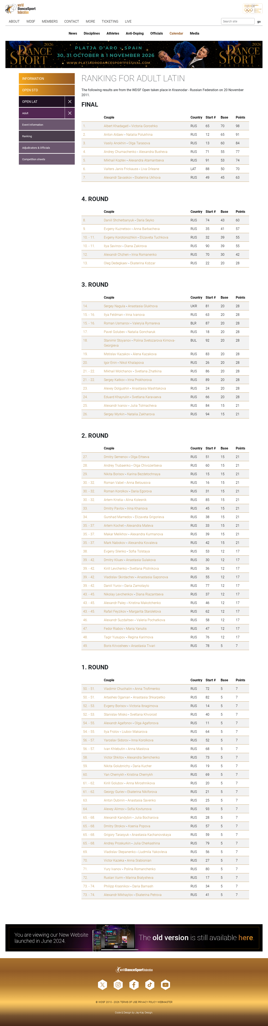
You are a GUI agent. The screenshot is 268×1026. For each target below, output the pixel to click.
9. (84, 228)
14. (85, 306)
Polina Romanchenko (140, 869)
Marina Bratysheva (139, 877)
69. (85, 851)
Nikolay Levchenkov (118, 594)
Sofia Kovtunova (139, 809)
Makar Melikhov (116, 534)
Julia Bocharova (146, 817)
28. (85, 465)
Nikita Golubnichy (117, 766)
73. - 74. (89, 886)
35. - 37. (89, 525)
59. (85, 766)
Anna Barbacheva (147, 228)
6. (84, 168)
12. (85, 254)
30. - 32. (89, 482)
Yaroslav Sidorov (116, 740)
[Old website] (134, 937)
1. (84, 126)
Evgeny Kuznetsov (117, 228)
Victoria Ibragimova (143, 705)
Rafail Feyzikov (115, 611)
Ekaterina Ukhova (148, 177)
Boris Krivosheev (116, 645)
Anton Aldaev (114, 134)
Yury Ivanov (112, 869)
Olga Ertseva (140, 456)
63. (85, 800)
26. (85, 414)
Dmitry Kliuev (113, 560)
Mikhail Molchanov (118, 371)
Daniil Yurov (113, 585)
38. (85, 551)
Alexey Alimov (114, 809)
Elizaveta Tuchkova (154, 237)
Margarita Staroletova (145, 611)
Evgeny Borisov (115, 705)
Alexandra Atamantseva (146, 160)
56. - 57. (89, 740)
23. (85, 388)
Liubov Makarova (134, 731)
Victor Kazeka (114, 860)
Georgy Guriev (114, 791)
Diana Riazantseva (150, 594)
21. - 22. (89, 371)
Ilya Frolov (111, 731)
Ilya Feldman (113, 314)
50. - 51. (89, 688)
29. (85, 474)
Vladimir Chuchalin (118, 688)
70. (85, 860)
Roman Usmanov (117, 323)
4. (84, 151)
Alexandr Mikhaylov (118, 894)
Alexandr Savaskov (118, 177)
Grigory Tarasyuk (116, 834)
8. (84, 220)
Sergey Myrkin (114, 414)
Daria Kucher (142, 766)
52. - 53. (89, 705)
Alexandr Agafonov (118, 723)
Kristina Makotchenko (145, 602)
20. (85, 362)
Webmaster (165, 1002)
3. (84, 143)
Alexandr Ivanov (116, 405)
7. (84, 177)
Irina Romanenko (144, 254)
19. (85, 354)
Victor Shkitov (114, 757)
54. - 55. (89, 723)
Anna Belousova (138, 482)
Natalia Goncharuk (141, 331)
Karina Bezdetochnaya (143, 474)
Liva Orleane (150, 168)
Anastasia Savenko (142, 800)
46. (85, 620)
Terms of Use (128, 1002)
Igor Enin (110, 362)
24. (85, 397)
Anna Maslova (138, 748)
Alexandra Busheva (153, 151)
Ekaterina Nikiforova (142, 791)
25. (85, 405)
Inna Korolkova (142, 740)
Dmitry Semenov (116, 456)
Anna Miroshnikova (140, 783)
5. (84, 160)
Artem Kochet (114, 525)
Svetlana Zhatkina (148, 371)
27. (85, 456)
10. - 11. (89, 237)
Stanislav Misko (115, 714)
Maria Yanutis (136, 628)
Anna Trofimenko (147, 688)
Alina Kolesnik (136, 499)
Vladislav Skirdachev (119, 577)
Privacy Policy (147, 1002)
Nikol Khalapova (132, 362)
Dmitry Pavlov (114, 508)
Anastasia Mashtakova (149, 388)
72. (85, 877)
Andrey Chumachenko (120, 151)
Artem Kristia (113, 499)
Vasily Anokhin (115, 143)
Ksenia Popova (139, 826)
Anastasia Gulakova (141, 560)
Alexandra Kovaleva (142, 542)
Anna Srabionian (139, 860)
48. (85, 637)
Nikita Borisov (114, 474)
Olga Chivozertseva (147, 465)
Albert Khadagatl (116, 126)
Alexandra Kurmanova (146, 534)
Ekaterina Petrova (149, 894)
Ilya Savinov (113, 246)
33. (85, 508)
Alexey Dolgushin (116, 388)
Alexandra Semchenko (143, 757)
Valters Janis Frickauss (121, 168)
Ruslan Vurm (113, 877)
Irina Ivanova (135, 314)
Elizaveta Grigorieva (149, 517)
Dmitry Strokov (114, 826)
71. (85, 869)
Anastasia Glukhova (143, 306)
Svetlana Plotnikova (144, 568)
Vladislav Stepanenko (120, 851)
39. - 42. (89, 560)
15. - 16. (89, 314)
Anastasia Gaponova (152, 577)
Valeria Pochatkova (151, 620)
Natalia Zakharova (141, 414)
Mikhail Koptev (115, 160)
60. (85, 774)
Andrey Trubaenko (117, 465)
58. (85, 757)
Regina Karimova (140, 637)
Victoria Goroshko (144, 126)
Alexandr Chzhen (116, 254)
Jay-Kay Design (143, 1012)
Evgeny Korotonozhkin (120, 237)
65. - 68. (89, 817)
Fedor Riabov (113, 628)
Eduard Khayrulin (116, 397)
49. (85, 645)
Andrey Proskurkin (117, 843)
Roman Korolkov (116, 491)
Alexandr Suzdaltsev (119, 620)
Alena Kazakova (145, 354)
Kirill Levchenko (115, 568)
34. (85, 517)
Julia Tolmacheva (143, 405)
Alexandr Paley (115, 602)
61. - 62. (89, 783)
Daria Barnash (142, 886)
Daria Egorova (141, 491)
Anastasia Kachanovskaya (151, 834)
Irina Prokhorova (140, 379)
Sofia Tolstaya (139, 551)
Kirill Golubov (114, 783)
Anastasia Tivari (143, 645)
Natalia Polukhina (139, 134)
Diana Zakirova (135, 246)
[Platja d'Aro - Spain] (134, 54)
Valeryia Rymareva (146, 323)
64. (85, 809)
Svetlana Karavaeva (146, 397)
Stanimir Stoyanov (117, 340)
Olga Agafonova (146, 723)
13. (85, 263)
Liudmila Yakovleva (152, 851)
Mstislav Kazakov (117, 354)
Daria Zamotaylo (136, 585)
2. (84, 134)
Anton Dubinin (114, 800)
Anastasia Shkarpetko (149, 697)
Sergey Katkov (114, 379)
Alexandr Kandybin (118, 817)
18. (85, 340)
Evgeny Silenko (115, 551)
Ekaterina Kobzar (142, 263)
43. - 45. (89, 594)
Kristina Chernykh (140, 774)
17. (85, 331)
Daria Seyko (145, 220)
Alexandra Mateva (139, 525)
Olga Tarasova (139, 143)
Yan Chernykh (114, 774)
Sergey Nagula (114, 306)
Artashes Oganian (117, 697)
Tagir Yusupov (114, 637)
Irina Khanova (137, 508)
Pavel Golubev (114, 331)
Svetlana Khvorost (143, 714)
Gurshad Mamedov (118, 517)
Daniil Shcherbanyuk (119, 220)
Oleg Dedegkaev (116, 263)
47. (85, 628)
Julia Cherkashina (146, 843)
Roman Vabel (114, 482)
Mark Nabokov (114, 542)
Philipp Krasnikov (117, 886)
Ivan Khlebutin (114, 748)
